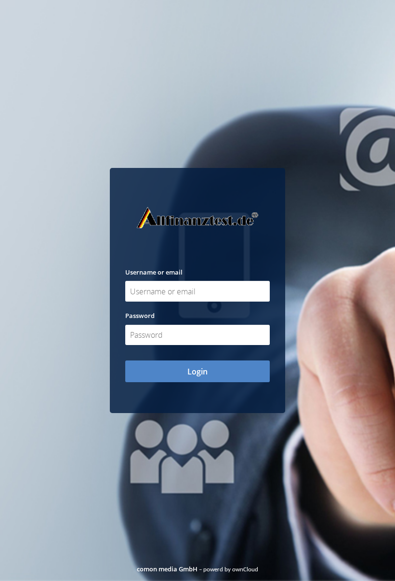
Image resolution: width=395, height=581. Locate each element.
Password (140, 315)
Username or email (154, 272)
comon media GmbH (167, 569)
